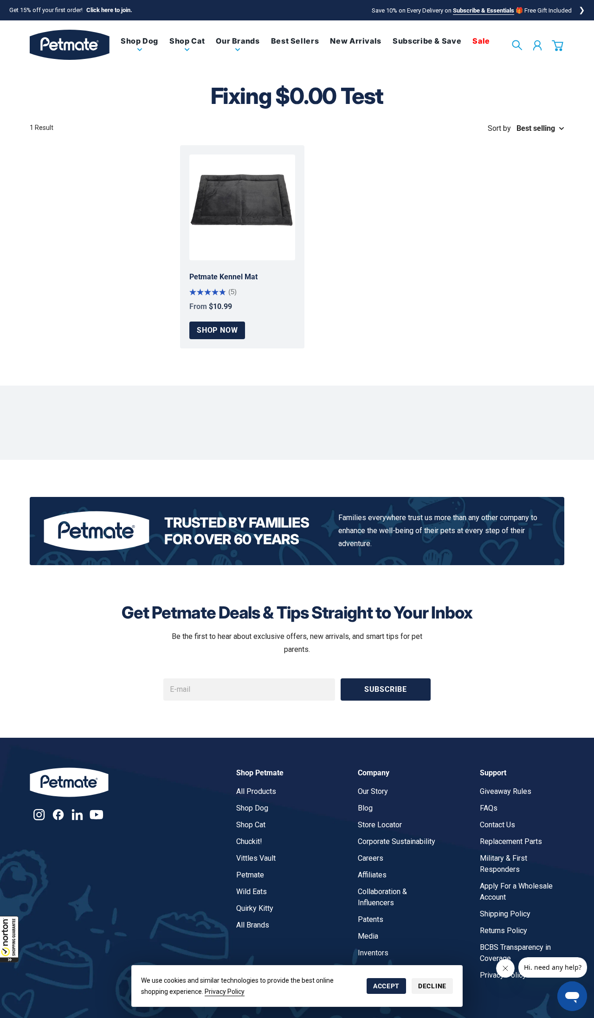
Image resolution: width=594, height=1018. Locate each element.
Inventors (373, 952)
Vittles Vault (256, 858)
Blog (365, 808)
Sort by (499, 128)
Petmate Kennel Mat (223, 276)
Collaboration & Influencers (382, 897)
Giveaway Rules (505, 791)
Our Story (373, 791)
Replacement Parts (511, 841)
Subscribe (385, 689)
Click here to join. (109, 9)
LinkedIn (77, 814)
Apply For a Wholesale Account (516, 892)
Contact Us (497, 824)
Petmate (250, 874)
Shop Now (217, 330)
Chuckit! (249, 841)
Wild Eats (251, 891)
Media (368, 936)
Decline (432, 986)
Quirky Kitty (254, 908)
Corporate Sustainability (396, 841)
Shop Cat (250, 824)
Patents (370, 919)
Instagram (39, 814)
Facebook (58, 814)
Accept (386, 986)
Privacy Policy (225, 991)
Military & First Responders (503, 864)
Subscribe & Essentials (483, 10)
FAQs (488, 808)
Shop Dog (252, 808)
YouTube (96, 814)
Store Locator (380, 824)
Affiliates (372, 874)
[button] (9, 939)
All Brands (252, 925)
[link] (139, 48)
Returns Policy (503, 930)
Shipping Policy (505, 913)
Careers (370, 858)
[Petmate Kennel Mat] (242, 207)
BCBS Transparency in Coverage (515, 953)
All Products (256, 791)
